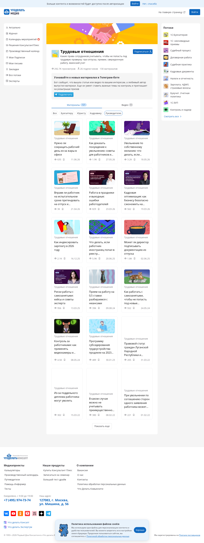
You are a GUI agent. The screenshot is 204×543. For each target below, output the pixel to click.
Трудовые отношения (66, 138)
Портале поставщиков (189, 535)
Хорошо (140, 530)
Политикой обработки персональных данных (108, 536)
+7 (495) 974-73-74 (17, 500)
